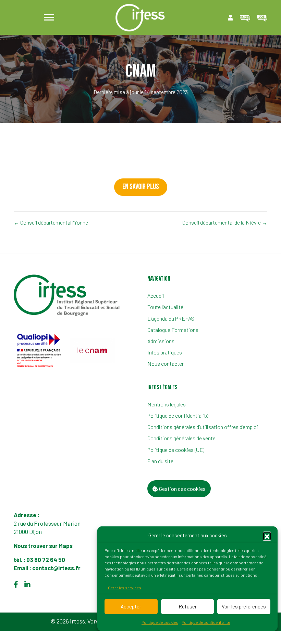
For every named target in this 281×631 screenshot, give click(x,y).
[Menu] (49, 17)
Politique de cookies (160, 622)
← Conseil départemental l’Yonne (51, 222)
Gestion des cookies (182, 488)
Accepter (131, 606)
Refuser (188, 606)
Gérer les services (124, 587)
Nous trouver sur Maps (44, 545)
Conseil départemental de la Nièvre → (224, 222)
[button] (267, 535)
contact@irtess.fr (56, 567)
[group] (39, 351)
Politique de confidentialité (206, 622)
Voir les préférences (244, 606)
